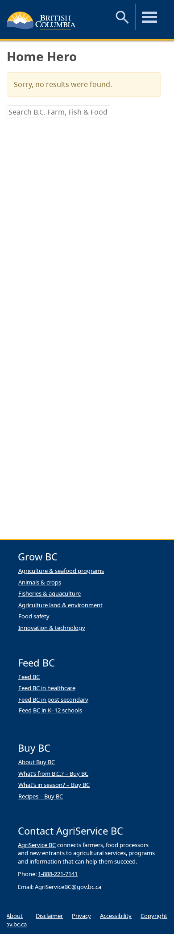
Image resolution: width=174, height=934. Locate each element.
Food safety (34, 616)
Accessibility (116, 916)
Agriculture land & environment (60, 605)
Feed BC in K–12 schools (50, 710)
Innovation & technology (51, 628)
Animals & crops (39, 582)
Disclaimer (49, 916)
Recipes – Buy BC (40, 796)
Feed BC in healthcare (46, 688)
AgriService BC (37, 845)
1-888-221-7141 (58, 874)
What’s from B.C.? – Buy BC (53, 773)
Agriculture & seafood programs (61, 571)
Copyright (154, 916)
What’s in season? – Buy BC (54, 785)
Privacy (81, 916)
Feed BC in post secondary (53, 699)
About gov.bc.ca (14, 920)
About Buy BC (36, 762)
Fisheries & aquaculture (49, 593)
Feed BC (29, 677)
